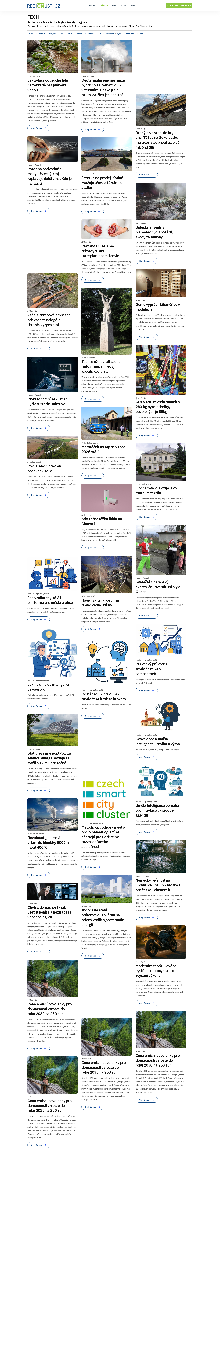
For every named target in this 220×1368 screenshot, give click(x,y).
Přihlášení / (174, 5)
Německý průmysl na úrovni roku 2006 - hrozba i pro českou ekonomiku (158, 885)
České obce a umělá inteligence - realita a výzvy (158, 741)
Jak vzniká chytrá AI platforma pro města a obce (50, 600)
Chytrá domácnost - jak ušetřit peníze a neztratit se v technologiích (49, 912)
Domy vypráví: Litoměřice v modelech (158, 307)
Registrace (186, 5)
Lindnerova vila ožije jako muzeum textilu (156, 490)
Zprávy (102, 5)
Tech (99, 34)
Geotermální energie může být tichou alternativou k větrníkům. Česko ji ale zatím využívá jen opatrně (103, 87)
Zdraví (62, 34)
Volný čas (52, 34)
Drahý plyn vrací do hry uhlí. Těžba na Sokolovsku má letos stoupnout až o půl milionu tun (158, 140)
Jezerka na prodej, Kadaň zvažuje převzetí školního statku (102, 182)
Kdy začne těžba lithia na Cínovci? (101, 521)
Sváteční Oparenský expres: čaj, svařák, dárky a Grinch (158, 586)
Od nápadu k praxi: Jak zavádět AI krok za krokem (103, 696)
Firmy (132, 5)
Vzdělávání (89, 34)
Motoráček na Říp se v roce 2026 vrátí (103, 449)
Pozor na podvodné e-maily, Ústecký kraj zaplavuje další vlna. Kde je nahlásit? (50, 176)
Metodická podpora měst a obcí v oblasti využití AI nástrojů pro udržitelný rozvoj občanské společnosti (103, 837)
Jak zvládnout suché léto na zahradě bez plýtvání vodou (48, 85)
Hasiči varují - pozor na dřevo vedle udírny (100, 602)
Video (114, 5)
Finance (79, 34)
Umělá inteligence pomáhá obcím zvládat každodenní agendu (157, 810)
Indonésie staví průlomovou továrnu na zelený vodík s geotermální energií (103, 917)
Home (92, 5)
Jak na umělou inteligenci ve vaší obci (48, 687)
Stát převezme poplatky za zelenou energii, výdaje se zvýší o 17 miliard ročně (49, 758)
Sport (141, 34)
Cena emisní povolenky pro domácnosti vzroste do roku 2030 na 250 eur (50, 1009)
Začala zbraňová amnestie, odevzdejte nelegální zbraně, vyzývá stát (50, 319)
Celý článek (36, 128)
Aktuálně (31, 34)
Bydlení (120, 34)
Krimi (70, 34)
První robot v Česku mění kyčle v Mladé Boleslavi (48, 401)
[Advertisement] (160, 64)
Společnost (109, 34)
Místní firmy (130, 34)
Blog (123, 5)
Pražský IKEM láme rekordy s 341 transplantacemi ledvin (100, 251)
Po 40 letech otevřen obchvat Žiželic (44, 468)
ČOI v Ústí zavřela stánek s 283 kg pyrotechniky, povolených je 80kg (158, 406)
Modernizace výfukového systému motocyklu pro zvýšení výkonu (156, 970)
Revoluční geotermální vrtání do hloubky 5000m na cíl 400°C (48, 842)
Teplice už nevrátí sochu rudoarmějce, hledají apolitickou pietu (100, 366)
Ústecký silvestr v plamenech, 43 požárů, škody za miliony (154, 232)
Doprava (41, 34)
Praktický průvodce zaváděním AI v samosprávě (152, 668)
